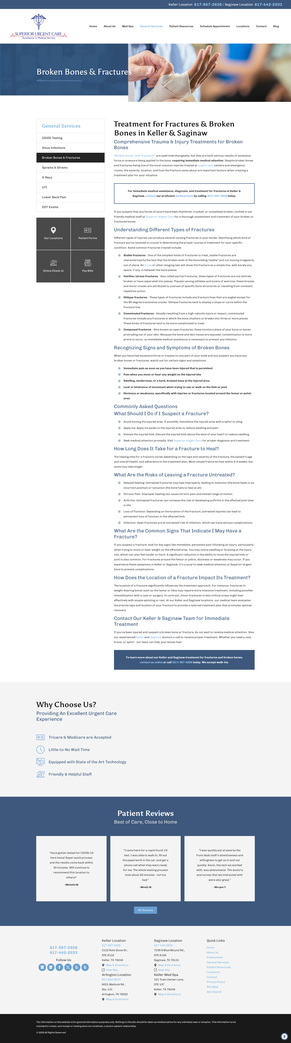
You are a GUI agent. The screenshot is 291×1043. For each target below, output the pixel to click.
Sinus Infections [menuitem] (53, 148)
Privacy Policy (216, 982)
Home (210, 947)
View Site (112, 970)
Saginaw (155, 637)
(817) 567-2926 (217, 196)
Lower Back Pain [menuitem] (54, 197)
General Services (218, 962)
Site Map (212, 986)
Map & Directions (117, 965)
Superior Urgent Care (160, 216)
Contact (212, 977)
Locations (213, 972)
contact (151, 196)
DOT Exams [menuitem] (50, 207)
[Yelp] (76, 967)
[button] (284, 1036)
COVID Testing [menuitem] (52, 138)
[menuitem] (93, 26)
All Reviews (145, 910)
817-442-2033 (268, 4)
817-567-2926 (208, 4)
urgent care (205, 165)
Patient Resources (219, 967)
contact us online (151, 662)
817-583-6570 (111, 979)
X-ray (148, 265)
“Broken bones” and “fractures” (134, 155)
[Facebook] (59, 967)
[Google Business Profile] (42, 967)
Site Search (214, 991)
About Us (213, 952)
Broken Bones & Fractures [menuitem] (61, 157)
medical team (184, 196)
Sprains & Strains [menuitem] (55, 167)
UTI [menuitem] (44, 187)
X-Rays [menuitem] (47, 177)
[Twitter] (68, 967)
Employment (215, 957)
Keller (140, 637)
